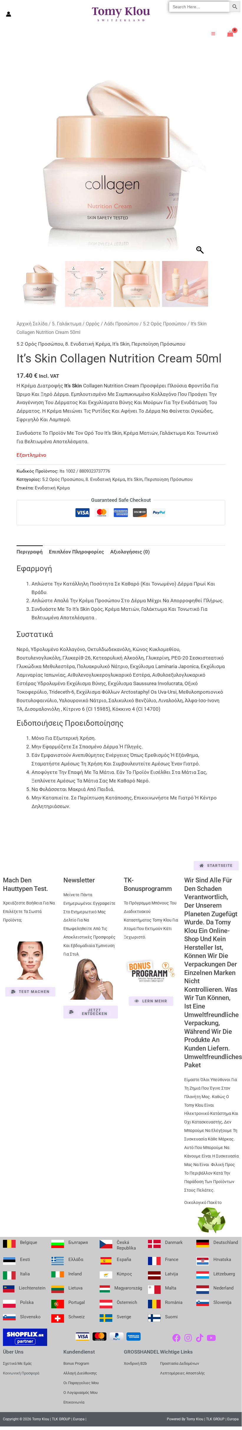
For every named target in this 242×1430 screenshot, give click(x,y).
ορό (89, 433)
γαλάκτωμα (154, 609)
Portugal (76, 1302)
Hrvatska (222, 1259)
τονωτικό (207, 433)
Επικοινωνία (73, 1402)
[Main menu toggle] (213, 33)
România (173, 1302)
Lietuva (75, 1288)
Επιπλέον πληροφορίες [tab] (76, 552)
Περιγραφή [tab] (30, 552)
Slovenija (222, 1302)
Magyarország (128, 1288)
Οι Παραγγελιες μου (81, 1383)
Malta (170, 1288)
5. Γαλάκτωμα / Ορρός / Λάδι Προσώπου (95, 324)
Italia (25, 1274)
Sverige (124, 1316)
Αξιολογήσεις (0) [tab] (130, 552)
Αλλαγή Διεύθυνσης (80, 1373)
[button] (200, 165)
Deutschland (225, 1242)
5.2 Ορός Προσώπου (164, 324)
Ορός (97, 609)
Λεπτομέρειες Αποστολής (182, 1373)
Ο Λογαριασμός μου (80, 1392)
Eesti (25, 1259)
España (124, 1259)
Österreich (127, 1302)
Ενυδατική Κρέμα (52, 488)
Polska (27, 1302)
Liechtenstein (32, 1288)
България (78, 1242)
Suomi (171, 1316)
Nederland (223, 1288)
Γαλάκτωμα (173, 433)
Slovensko (30, 1316)
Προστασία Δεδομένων (179, 1363)
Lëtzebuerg (224, 1274)
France (171, 1259)
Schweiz (76, 1316)
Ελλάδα (75, 1259)
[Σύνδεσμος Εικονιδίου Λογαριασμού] (8, 14)
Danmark (174, 1242)
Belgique (28, 1242)
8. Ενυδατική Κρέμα (87, 344)
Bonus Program (76, 1363)
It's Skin (120, 344)
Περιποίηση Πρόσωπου (158, 344)
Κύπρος (124, 1274)
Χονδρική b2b (135, 1363)
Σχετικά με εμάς (17, 1363)
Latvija (171, 1274)
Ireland (75, 1274)
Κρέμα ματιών (141, 433)
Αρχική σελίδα (32, 324)
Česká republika (126, 1245)
